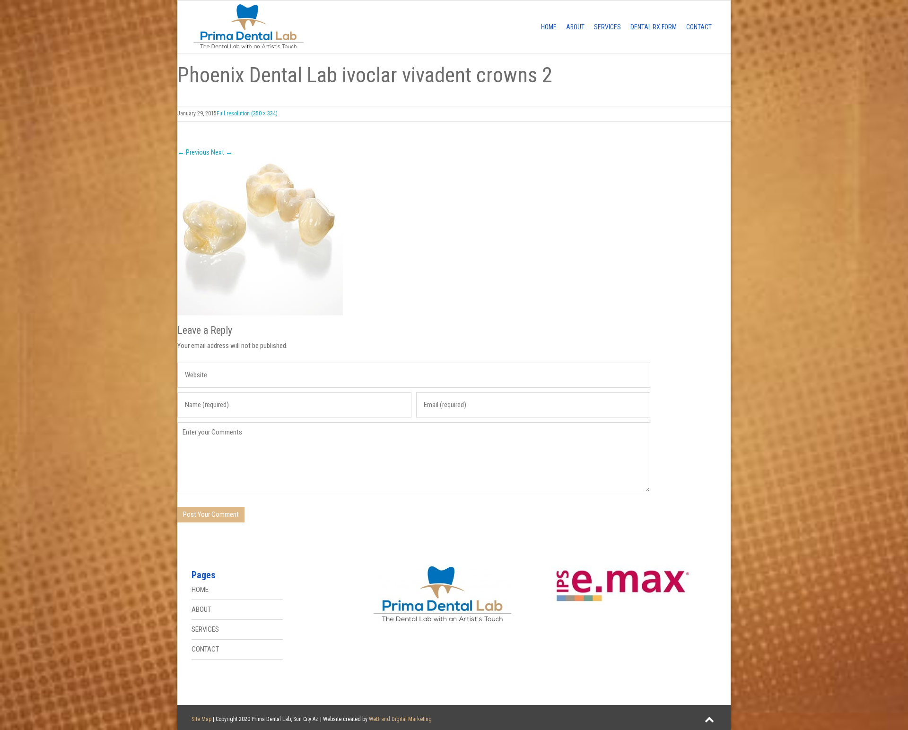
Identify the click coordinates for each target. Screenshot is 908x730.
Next (222, 152)
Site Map (201, 719)
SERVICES (607, 27)
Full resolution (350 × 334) (247, 113)
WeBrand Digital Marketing (400, 719)
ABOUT (575, 27)
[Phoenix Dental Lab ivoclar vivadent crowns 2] (454, 236)
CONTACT (699, 27)
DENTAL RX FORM (653, 27)
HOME (549, 27)
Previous (193, 152)
